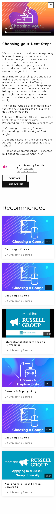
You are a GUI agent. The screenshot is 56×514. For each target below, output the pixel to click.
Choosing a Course (17, 249)
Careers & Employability (20, 391)
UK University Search (30, 165)
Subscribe (15, 184)
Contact (14, 178)
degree (28, 168)
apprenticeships (27, 171)
